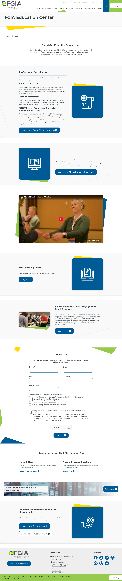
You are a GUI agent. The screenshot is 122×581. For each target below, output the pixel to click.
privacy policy (14, 578)
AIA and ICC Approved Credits (44, 403)
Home (8, 36)
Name (32, 367)
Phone (32, 376)
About (38, 8)
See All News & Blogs (28, 471)
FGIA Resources (90, 8)
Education (63, 8)
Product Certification (75, 8)
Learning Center (96, 2)
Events (100, 8)
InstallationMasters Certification (44, 401)
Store (64, 2)
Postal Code (34, 385)
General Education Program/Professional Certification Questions (57, 397)
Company (67, 376)
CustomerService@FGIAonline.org (63, 556)
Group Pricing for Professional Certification (49, 405)
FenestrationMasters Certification (45, 399)
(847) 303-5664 (57, 559)
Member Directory (74, 2)
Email (65, 367)
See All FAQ (67, 471)
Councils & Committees (49, 8)
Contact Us (85, 2)
